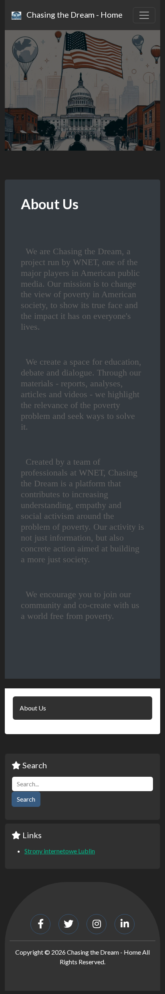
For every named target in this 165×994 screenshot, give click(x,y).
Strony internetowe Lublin (59, 851)
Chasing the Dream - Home (73, 14)
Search (26, 799)
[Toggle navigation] (144, 15)
